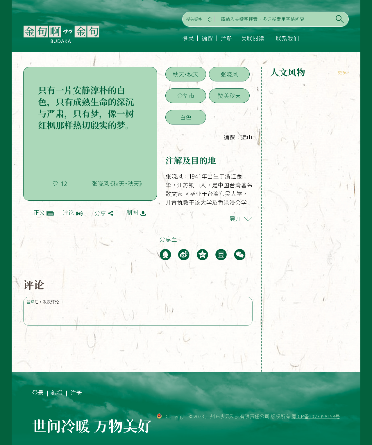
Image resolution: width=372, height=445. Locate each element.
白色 (186, 117)
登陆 (30, 302)
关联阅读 (252, 38)
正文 (39, 212)
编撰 (207, 38)
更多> (343, 72)
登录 (188, 38)
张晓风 (229, 74)
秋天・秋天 (186, 74)
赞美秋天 (229, 96)
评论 (68, 212)
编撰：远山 (238, 137)
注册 (226, 38)
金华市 (185, 96)
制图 (132, 212)
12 (64, 183)
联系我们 (287, 38)
